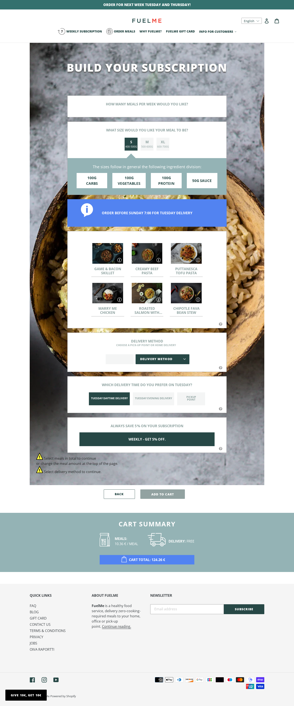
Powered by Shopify (63, 696)
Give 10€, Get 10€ (26, 695)
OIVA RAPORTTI (42, 649)
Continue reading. (116, 626)
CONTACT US (40, 624)
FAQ (33, 605)
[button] (251, 21)
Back (119, 494)
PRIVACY (36, 637)
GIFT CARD (38, 618)
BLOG (34, 612)
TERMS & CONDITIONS (48, 630)
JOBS (33, 643)
